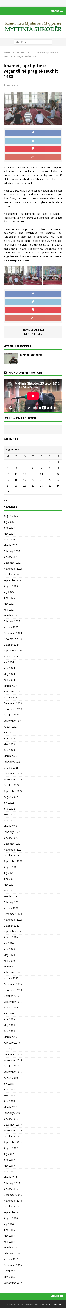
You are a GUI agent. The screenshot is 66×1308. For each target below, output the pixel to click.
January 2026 (11, 557)
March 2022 (10, 826)
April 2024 (9, 679)
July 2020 (9, 943)
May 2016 (9, 1235)
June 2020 (9, 949)
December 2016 (13, 1195)
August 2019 (11, 1007)
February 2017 (12, 1183)
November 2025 (13, 568)
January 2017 (11, 1189)
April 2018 (9, 1101)
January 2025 (11, 627)
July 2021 (9, 873)
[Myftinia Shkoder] (33, 26)
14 (41, 474)
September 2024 (13, 650)
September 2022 (13, 791)
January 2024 (11, 697)
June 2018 (9, 1089)
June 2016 (9, 1230)
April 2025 (9, 609)
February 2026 (12, 551)
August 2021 (11, 867)
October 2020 (11, 925)
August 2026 (11, 516)
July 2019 (9, 1013)
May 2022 (9, 814)
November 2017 (13, 1130)
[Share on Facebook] (33, 133)
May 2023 (9, 744)
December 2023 (13, 703)
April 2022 (9, 820)
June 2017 (9, 1159)
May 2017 (9, 1165)
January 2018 (11, 1118)
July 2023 (9, 732)
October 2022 (11, 785)
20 (33, 479)
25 (16, 485)
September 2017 (13, 1142)
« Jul (6, 500)
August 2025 (11, 586)
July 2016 (9, 1224)
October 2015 (11, 1271)
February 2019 (12, 1042)
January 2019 (11, 1048)
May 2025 (9, 603)
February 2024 (12, 691)
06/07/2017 (12, 85)
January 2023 (11, 767)
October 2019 (11, 995)
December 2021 (13, 843)
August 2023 (11, 726)
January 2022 (11, 838)
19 (24, 479)
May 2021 (9, 884)
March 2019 (10, 1036)
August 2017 (11, 1148)
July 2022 (9, 802)
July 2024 (9, 662)
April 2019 (9, 1031)
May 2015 (9, 1276)
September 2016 (13, 1212)
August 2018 (11, 1077)
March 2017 (10, 1177)
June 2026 (9, 527)
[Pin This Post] (33, 149)
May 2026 (9, 533)
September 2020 (13, 931)
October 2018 (11, 1066)
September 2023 (13, 720)
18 (16, 479)
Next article (33, 333)
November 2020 (13, 919)
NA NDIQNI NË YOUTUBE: (25, 373)
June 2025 (9, 598)
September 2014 (13, 1282)
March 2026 (10, 545)
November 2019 (13, 990)
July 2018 (9, 1083)
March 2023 (10, 755)
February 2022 (12, 832)
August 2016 (11, 1218)
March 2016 (10, 1247)
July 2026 (9, 522)
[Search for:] (33, 41)
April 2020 (9, 960)
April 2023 (9, 750)
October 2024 (11, 644)
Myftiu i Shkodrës (31, 354)
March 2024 (10, 685)
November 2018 (13, 1060)
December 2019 (13, 984)
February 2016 (12, 1253)
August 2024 (11, 656)
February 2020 (12, 972)
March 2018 (10, 1107)
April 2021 (9, 890)
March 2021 (10, 896)
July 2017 (9, 1154)
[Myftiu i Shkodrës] (11, 361)
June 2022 (9, 808)
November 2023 (13, 709)
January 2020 (11, 978)
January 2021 (11, 908)
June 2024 (9, 668)
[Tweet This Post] (33, 141)
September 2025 (13, 580)
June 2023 (9, 738)
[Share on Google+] (33, 157)
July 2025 (9, 592)
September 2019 (13, 1001)
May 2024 (9, 674)
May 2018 (9, 1095)
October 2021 (11, 855)
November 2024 (13, 639)
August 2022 (11, 797)
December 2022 (13, 773)
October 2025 (11, 574)
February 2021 (12, 902)
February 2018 (12, 1113)
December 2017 (13, 1124)
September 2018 (13, 1071)
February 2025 (12, 621)
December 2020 (13, 914)
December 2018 (13, 1054)
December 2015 (13, 1265)
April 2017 (9, 1171)
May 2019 (9, 1025)
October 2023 (11, 715)
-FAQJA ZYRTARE (53, 1304)
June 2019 (9, 1019)
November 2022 (13, 779)
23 (58, 479)
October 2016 (11, 1206)
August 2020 (11, 937)
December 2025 (13, 562)
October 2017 (11, 1136)
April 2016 (9, 1241)
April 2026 (9, 539)
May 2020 (9, 955)
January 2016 (11, 1259)
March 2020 (10, 966)
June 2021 (9, 879)
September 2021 (13, 861)
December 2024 (13, 633)
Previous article (33, 329)
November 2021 (13, 849)
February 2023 (12, 761)
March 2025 (10, 615)
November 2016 (13, 1200)
